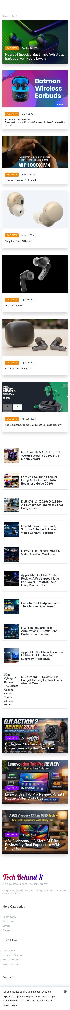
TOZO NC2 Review (15, 305)
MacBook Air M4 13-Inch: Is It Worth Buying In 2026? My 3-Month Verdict (41, 455)
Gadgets (12, 48)
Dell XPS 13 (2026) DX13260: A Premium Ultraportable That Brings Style (42, 505)
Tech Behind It (14, 893)
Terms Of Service (12, 955)
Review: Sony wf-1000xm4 (20, 180)
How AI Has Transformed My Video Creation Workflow (40, 552)
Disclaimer (8, 950)
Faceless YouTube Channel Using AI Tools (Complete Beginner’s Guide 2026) (39, 480)
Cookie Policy (10, 1005)
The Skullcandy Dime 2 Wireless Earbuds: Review (33, 424)
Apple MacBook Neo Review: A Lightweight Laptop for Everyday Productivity (42, 655)
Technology (9, 917)
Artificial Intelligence (14, 884)
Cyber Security (39, 884)
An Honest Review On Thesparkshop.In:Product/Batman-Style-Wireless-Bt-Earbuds (35, 122)
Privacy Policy (10, 959)
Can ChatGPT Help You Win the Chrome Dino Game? (40, 604)
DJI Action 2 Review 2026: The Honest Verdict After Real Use (30, 746)
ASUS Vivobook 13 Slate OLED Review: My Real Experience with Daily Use (32, 844)
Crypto (6, 926)
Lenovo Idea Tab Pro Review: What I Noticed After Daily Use (34, 796)
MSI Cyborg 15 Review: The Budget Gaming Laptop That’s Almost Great (41, 680)
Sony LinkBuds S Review (19, 241)
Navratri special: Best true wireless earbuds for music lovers (34, 56)
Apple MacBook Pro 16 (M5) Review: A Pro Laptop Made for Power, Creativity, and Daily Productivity (40, 580)
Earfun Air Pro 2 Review (18, 368)
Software (8, 921)
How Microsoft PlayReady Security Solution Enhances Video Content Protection (39, 529)
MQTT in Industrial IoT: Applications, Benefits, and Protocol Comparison (39, 631)
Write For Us (10, 964)
